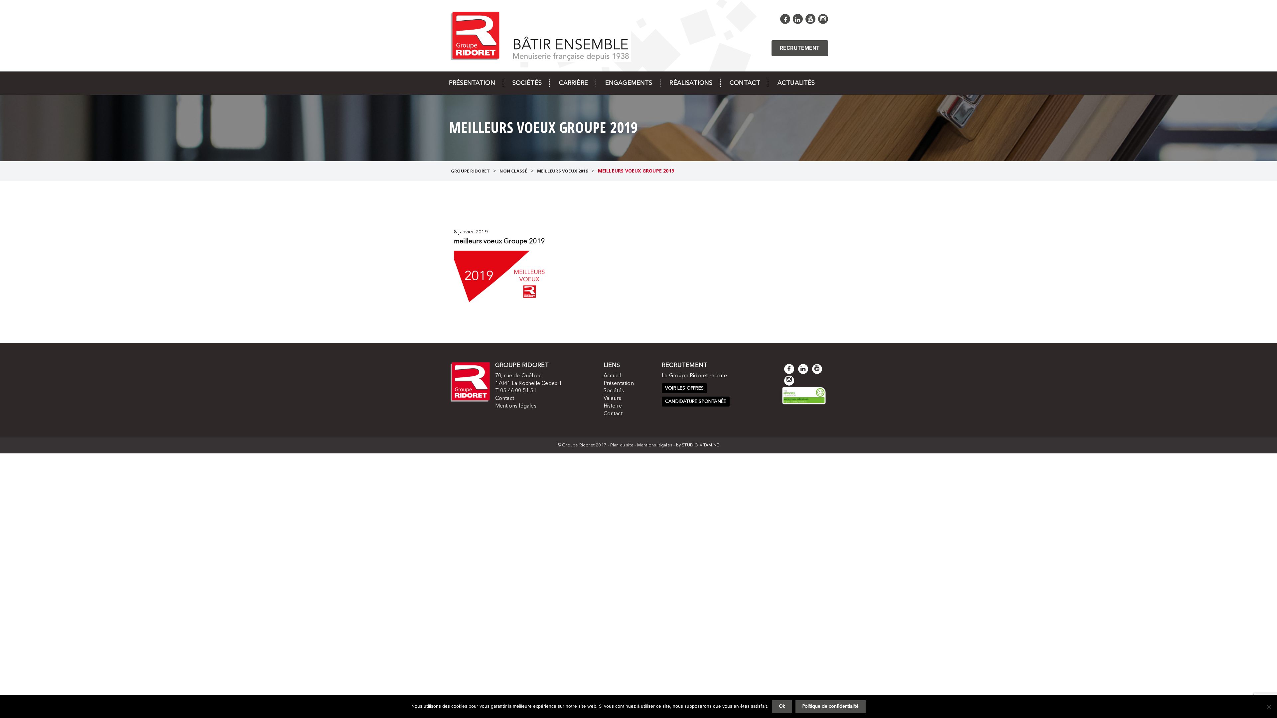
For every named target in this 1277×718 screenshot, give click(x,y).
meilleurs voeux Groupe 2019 (499, 241)
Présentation (472, 83)
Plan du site (622, 445)
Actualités (796, 83)
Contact (745, 83)
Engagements (628, 83)
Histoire (613, 406)
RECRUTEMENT (800, 48)
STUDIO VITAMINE (700, 445)
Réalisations (690, 83)
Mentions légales (515, 406)
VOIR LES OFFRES (684, 388)
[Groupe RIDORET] (540, 35)
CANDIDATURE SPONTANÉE (695, 401)
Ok (782, 706)
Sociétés (527, 83)
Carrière (573, 83)
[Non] (1268, 706)
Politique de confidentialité (830, 706)
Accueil (612, 376)
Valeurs (612, 398)
